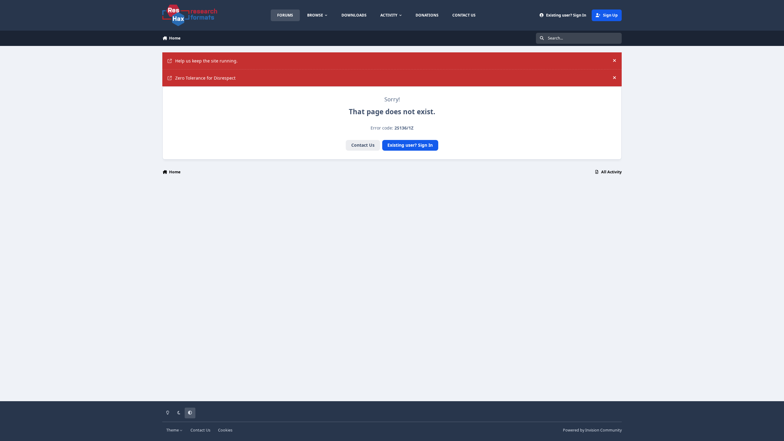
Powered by (592, 430)
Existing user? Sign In (410, 145)
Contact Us (363, 145)
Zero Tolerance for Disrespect (205, 78)
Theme (173, 430)
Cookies (225, 430)
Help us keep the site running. (206, 61)
